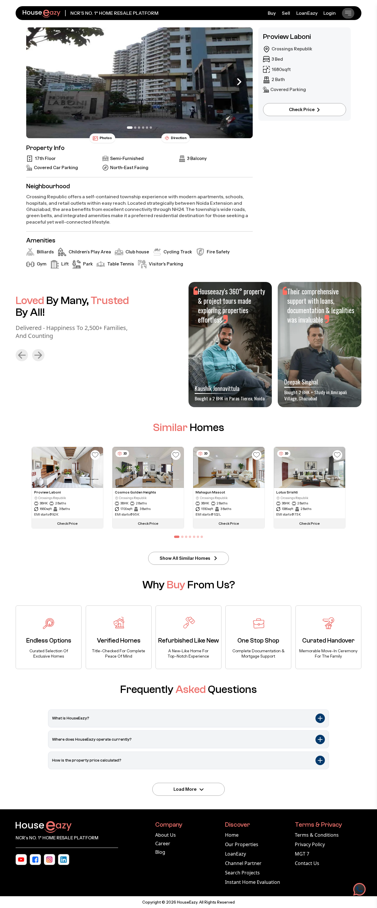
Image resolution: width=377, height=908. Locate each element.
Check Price (302, 109)
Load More (184, 789)
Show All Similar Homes (185, 558)
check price (67, 523)
